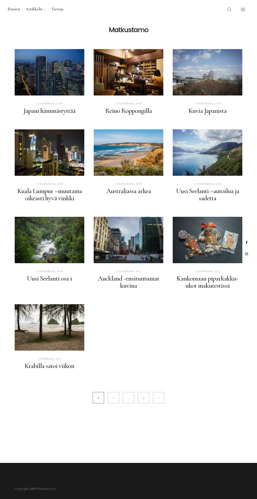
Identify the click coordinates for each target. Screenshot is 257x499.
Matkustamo (128, 29)
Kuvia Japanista (208, 111)
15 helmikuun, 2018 (128, 183)
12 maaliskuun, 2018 (49, 183)
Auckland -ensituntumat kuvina (128, 282)
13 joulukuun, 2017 (207, 271)
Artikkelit (34, 9)
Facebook (246, 242)
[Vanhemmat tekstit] (158, 397)
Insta (246, 254)
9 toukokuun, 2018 (49, 103)
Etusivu (14, 9)
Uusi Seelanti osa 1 (49, 278)
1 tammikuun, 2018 (49, 271)
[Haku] (229, 9)
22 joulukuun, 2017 (128, 271)
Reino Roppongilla (128, 111)
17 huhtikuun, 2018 (129, 103)
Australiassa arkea (128, 191)
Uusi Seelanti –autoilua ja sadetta (207, 194)
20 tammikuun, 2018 (207, 183)
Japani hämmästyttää (49, 111)
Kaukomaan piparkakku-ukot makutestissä (207, 282)
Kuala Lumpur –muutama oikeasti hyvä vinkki (49, 194)
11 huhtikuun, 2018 (208, 103)
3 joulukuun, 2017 (49, 358)
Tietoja (57, 9)
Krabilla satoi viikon (49, 366)
